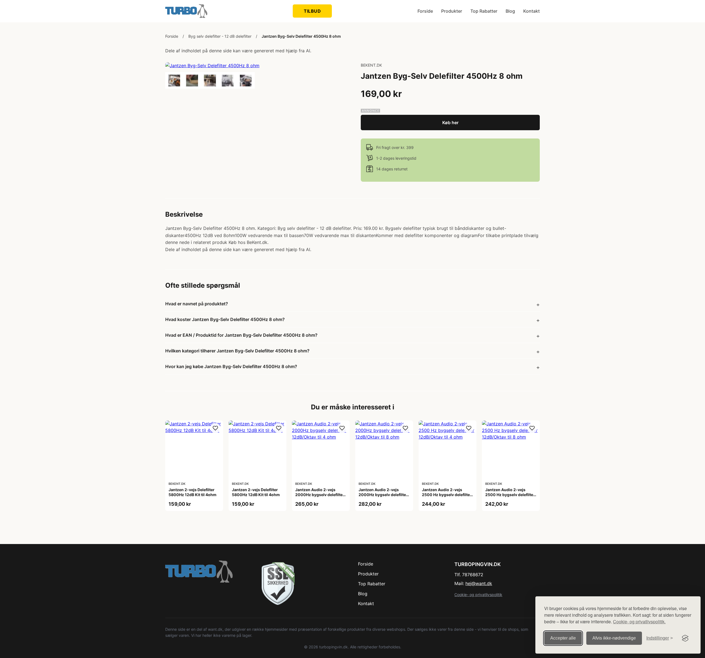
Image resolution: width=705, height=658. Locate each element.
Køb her (450, 122)
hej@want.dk (478, 583)
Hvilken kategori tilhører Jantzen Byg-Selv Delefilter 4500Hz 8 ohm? (237, 351)
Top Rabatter (483, 11)
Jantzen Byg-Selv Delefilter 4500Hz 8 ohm (301, 36)
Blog (510, 11)
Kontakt (531, 11)
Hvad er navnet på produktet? (196, 303)
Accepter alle (563, 638)
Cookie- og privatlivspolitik (478, 594)
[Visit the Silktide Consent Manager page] (685, 638)
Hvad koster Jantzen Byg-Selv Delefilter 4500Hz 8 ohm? (225, 319)
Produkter (451, 11)
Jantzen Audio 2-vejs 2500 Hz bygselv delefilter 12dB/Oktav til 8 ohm (510, 494)
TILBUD (312, 11)
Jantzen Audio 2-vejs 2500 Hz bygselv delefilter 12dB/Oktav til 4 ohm (446, 494)
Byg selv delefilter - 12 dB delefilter (219, 36)
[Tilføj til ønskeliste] (215, 428)
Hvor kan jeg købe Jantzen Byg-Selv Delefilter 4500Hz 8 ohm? (231, 366)
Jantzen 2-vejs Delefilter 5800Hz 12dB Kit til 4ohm (192, 492)
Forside (425, 11)
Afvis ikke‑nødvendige (614, 638)
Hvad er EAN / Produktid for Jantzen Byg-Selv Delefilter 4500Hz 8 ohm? (241, 335)
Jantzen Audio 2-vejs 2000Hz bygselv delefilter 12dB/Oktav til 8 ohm (383, 494)
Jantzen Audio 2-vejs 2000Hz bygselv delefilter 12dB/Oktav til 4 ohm (319, 494)
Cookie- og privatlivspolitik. (639, 621)
